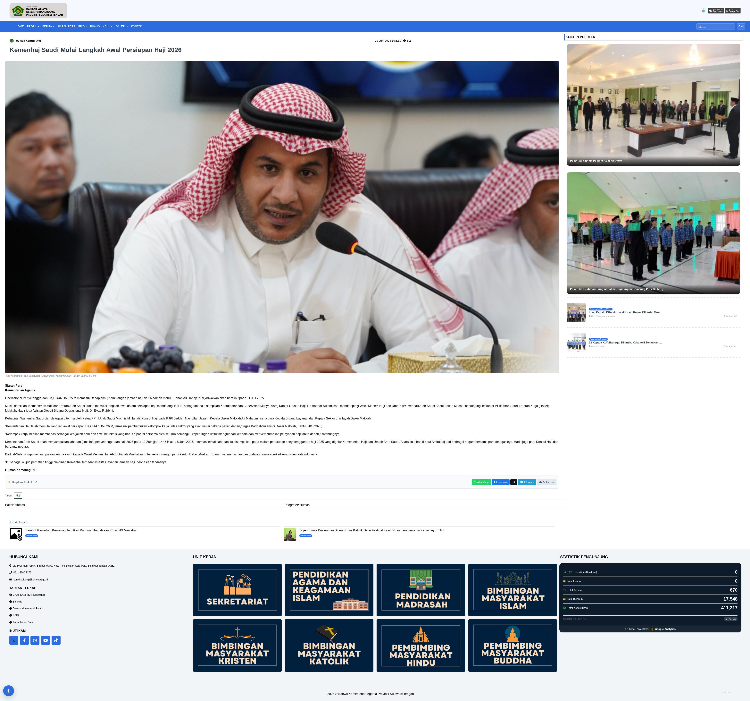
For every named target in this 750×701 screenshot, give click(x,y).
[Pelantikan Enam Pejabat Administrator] (653, 105)
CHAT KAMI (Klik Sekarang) (28, 594)
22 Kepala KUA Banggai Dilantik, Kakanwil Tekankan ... (625, 342)
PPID (81, 26)
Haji (18, 495)
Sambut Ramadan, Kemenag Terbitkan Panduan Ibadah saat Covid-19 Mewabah (81, 530)
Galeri (121, 26)
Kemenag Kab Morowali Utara (600, 309)
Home (20, 26)
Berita (47, 26)
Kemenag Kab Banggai (598, 339)
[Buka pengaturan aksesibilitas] (8, 690)
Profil (32, 26)
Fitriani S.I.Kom (598, 346)
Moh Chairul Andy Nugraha (603, 316)
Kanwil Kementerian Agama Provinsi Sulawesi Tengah (376, 694)
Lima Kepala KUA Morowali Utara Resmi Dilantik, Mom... (626, 312)
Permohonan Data (22, 622)
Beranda (17, 601)
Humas (28, 40)
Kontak (136, 26)
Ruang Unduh (100, 26)
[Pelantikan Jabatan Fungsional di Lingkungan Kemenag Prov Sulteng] (653, 233)
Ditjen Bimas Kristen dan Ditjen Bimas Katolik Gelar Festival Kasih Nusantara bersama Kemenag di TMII (371, 530)
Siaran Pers (66, 26)
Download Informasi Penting (28, 608)
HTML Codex (726, 693)
